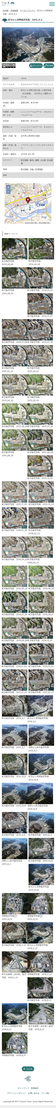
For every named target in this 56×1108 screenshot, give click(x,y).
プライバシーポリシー (16, 1093)
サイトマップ (23, 1088)
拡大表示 (50, 66)
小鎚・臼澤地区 (36, 169)
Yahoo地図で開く (44, 223)
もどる (29, 1069)
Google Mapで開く (31, 223)
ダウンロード (37, 66)
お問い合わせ (33, 1093)
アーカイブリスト (27, 10)
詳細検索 (14, 10)
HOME (5, 10)
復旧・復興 (34, 160)
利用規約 (34, 1088)
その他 (43, 160)
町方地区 (25, 160)
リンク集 (45, 1093)
